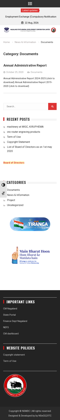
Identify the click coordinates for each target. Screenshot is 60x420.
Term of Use (14, 136)
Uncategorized (15, 205)
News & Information (18, 195)
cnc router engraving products (23, 131)
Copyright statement (14, 354)
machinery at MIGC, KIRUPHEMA (25, 126)
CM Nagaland (10, 308)
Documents (36, 72)
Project (11, 200)
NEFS (6, 327)
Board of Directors (13, 162)
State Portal (9, 314)
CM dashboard (11, 333)
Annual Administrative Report (25, 65)
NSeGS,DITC (45, 415)
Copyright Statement (18, 141)
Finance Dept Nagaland (15, 321)
